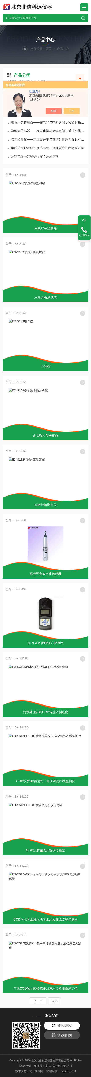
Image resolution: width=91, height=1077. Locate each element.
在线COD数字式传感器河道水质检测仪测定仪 (45, 988)
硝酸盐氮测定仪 (45, 504)
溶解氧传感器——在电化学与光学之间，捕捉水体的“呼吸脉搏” (47, 131)
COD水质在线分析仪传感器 (45, 850)
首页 (48, 48)
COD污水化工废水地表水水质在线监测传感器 (45, 919)
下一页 (38, 1001)
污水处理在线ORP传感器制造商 (45, 712)
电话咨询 (84, 235)
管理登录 (51, 1071)
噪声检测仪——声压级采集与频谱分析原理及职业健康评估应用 (47, 139)
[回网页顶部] (84, 220)
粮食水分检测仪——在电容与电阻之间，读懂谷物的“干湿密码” (47, 122)
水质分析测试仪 (45, 297)
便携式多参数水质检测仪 (45, 643)
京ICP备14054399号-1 (58, 1065)
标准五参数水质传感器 (45, 574)
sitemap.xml (68, 1071)
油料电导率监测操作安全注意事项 (35, 156)
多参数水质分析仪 (45, 435)
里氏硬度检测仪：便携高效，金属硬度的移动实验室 (47, 148)
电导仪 (45, 366)
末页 (54, 1001)
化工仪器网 (36, 1071)
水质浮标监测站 (45, 228)
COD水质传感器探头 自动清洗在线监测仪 (45, 781)
